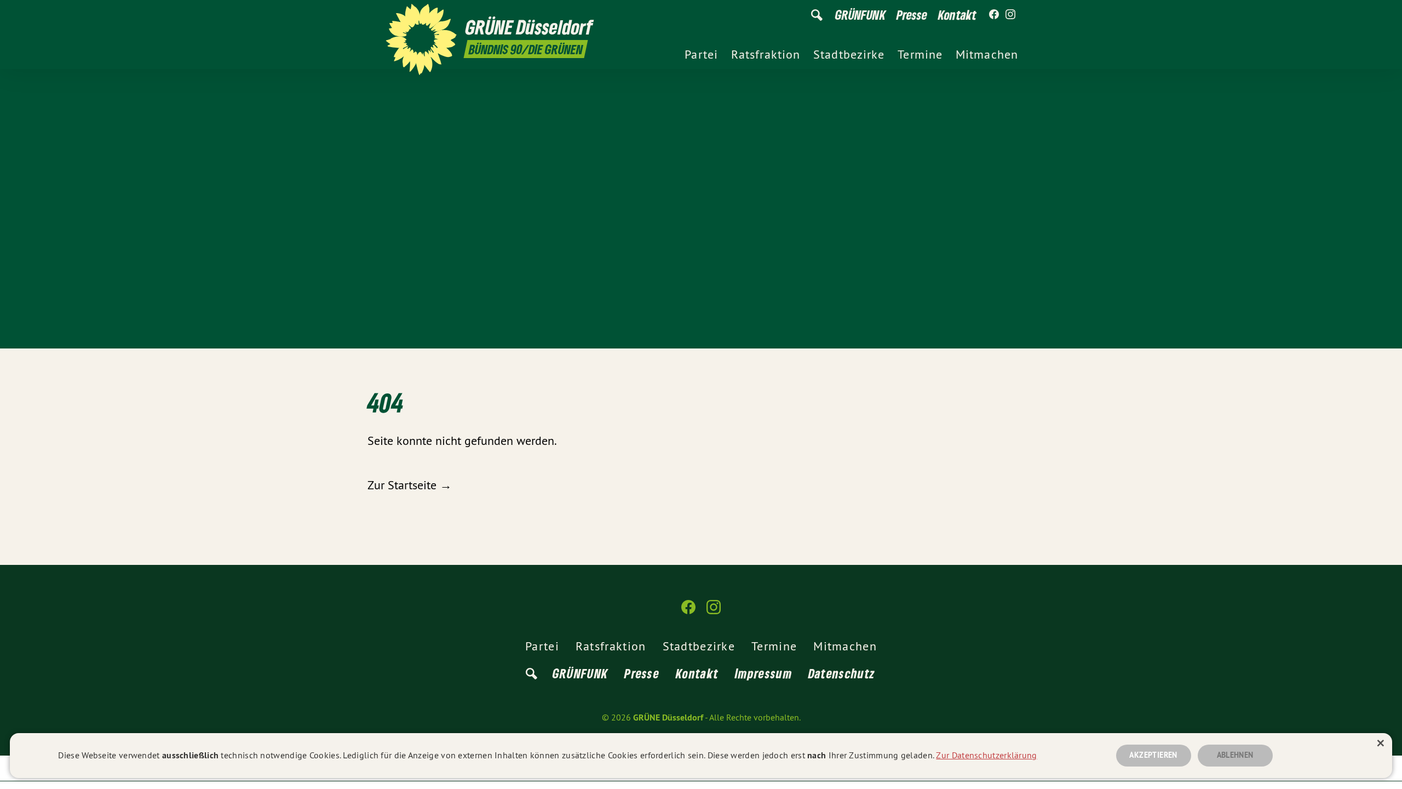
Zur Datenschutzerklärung (986, 755)
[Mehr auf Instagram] (1010, 15)
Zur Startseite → (409, 485)
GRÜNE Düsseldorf (668, 717)
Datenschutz (841, 673)
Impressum (763, 673)
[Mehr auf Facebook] (994, 15)
